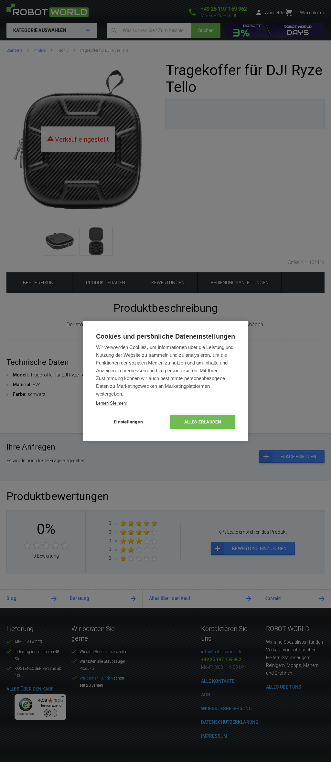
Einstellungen (128, 421)
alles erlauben (202, 421)
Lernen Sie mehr (111, 403)
